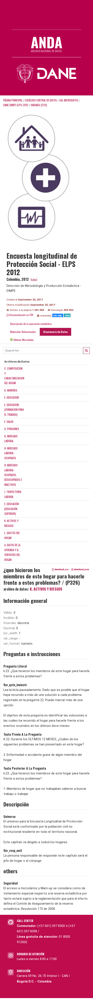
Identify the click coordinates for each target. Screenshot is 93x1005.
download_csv (61, 569)
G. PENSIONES (11, 429)
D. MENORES (10, 390)
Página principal (12, 100)
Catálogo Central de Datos (41, 100)
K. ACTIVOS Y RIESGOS (46, 589)
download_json (81, 569)
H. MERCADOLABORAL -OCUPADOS (11, 453)
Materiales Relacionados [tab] (23, 332)
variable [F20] (39, 105)
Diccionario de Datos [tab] (55, 332)
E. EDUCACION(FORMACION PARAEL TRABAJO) (14, 410)
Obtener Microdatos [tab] (23, 340)
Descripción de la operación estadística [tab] (31, 324)
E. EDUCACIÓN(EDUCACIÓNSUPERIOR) (11, 509)
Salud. (34, 279)
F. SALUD (8, 421)
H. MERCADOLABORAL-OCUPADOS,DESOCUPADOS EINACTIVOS (13, 475)
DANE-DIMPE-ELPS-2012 (15, 105)
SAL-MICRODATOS (68, 100)
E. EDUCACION (11, 397)
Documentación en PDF (21, 315)
